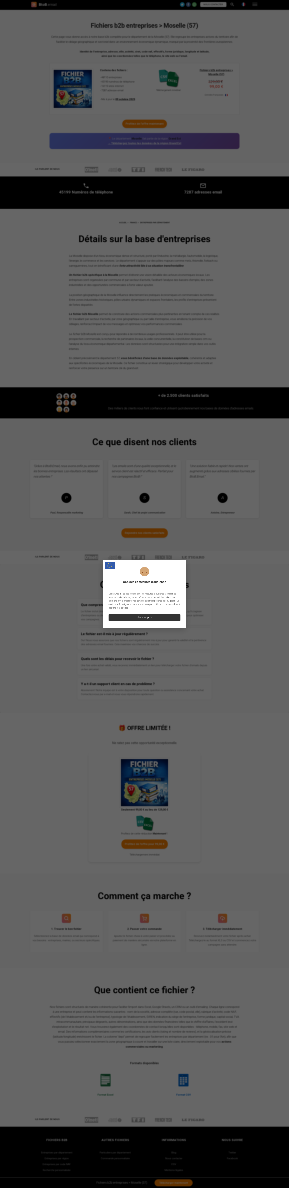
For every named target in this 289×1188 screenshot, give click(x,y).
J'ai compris (144, 617)
